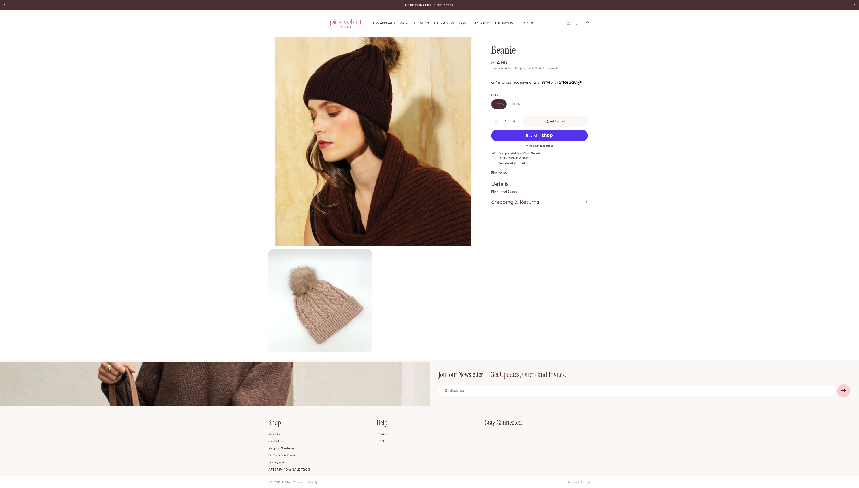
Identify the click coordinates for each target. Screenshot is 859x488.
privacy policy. (278, 462)
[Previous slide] (5, 5)
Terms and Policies (579, 482)
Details (499, 184)
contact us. (276, 441)
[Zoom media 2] (320, 300)
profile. (381, 441)
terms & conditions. (282, 455)
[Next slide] (854, 5)
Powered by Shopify (305, 482)
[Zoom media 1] (373, 141)
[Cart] (587, 23)
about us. (274, 434)
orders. (382, 434)
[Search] (568, 23)
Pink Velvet (285, 482)
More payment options (539, 145)
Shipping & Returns (515, 202)
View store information (513, 163)
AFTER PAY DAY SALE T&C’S (289, 469)
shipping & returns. (281, 448)
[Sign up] (843, 390)
